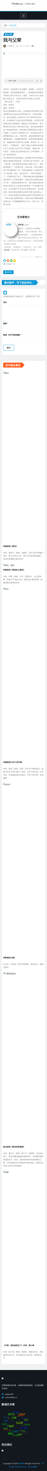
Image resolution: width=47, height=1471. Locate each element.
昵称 (5, 323)
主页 (5, 25)
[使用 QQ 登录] (5, 292)
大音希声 (10, 46)
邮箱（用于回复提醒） (12, 335)
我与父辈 (13, 25)
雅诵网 (21, 1463)
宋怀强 (9, 272)
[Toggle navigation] (23, 15)
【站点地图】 (32, 1467)
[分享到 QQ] (4, 260)
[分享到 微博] (8, 260)
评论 (5, 302)
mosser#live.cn (11, 1397)
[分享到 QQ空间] (14, 260)
